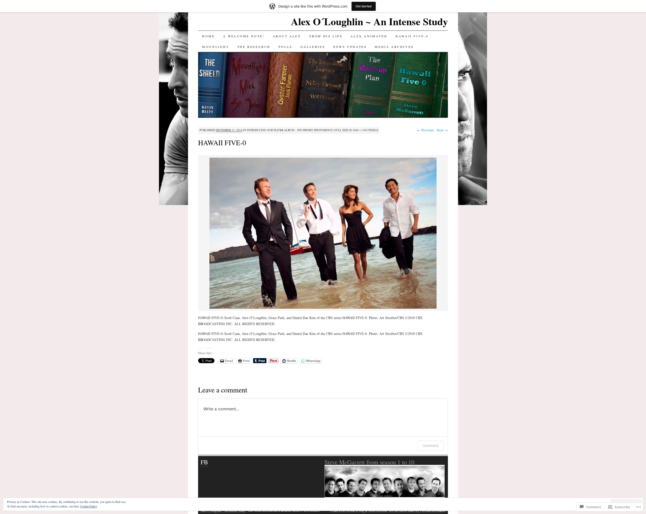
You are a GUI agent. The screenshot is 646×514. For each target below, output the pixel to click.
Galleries (313, 47)
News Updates (350, 47)
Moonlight (215, 47)
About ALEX (287, 36)
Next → (442, 130)
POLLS (285, 47)
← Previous (425, 130)
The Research (254, 47)
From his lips (326, 36)
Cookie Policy (88, 506)
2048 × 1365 (360, 130)
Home (208, 36)
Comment (430, 445)
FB (204, 462)
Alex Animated (369, 36)
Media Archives (394, 47)
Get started (364, 6)
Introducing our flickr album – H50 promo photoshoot (290, 130)
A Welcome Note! (244, 36)
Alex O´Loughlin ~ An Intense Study (369, 21)
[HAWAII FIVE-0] (323, 307)
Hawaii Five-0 (411, 36)
